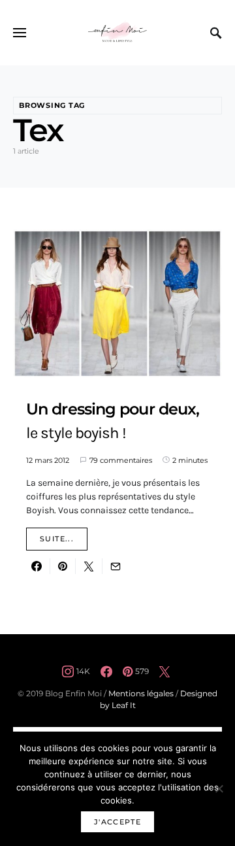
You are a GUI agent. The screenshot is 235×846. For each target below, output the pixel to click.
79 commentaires (120, 460)
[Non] (218, 788)
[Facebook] (106, 671)
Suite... (57, 538)
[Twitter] (164, 671)
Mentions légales (141, 693)
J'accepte (117, 821)
